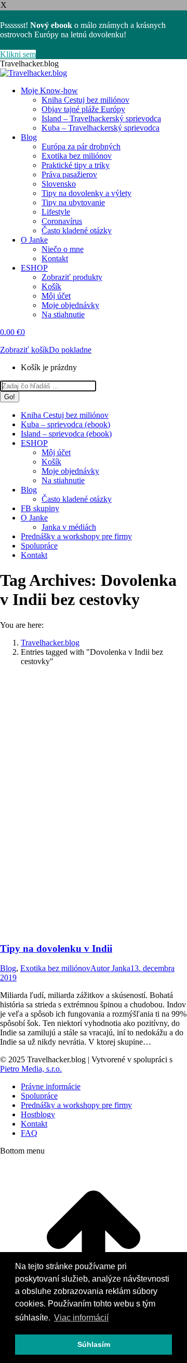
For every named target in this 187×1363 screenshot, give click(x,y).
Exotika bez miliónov (55, 968)
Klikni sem (18, 54)
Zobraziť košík (24, 349)
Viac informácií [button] (81, 1317)
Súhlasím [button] (93, 1344)
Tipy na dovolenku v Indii (56, 948)
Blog (8, 968)
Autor (110, 968)
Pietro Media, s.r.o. (31, 1068)
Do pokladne (70, 349)
